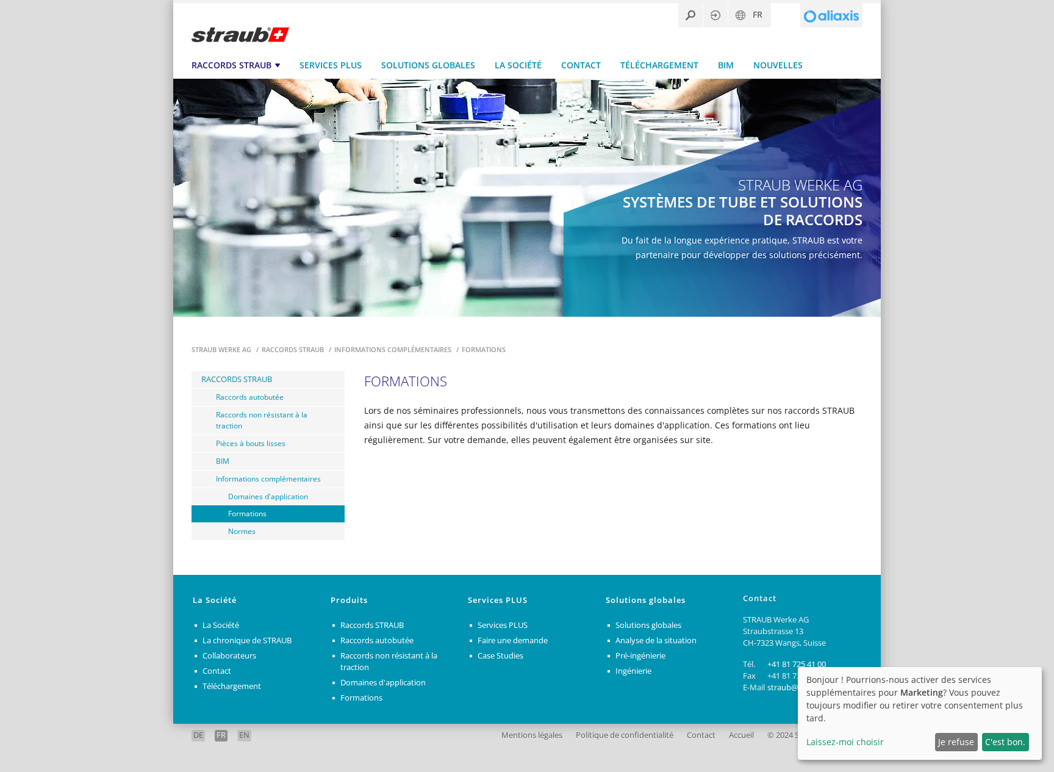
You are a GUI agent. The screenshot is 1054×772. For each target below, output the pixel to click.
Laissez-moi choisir (845, 742)
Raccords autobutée (250, 397)
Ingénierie (633, 671)
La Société (518, 65)
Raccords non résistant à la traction (261, 419)
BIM (726, 65)
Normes (242, 531)
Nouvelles (778, 65)
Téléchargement (659, 65)
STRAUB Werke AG (222, 349)
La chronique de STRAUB (247, 640)
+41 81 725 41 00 (796, 664)
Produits (349, 600)
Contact (581, 65)
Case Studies (500, 656)
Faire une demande (513, 640)
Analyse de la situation (656, 640)
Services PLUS (330, 65)
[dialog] (920, 713)
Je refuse (956, 742)
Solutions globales (428, 65)
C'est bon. (1005, 742)
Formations (247, 513)
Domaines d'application (268, 496)
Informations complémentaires (393, 349)
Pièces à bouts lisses (250, 443)
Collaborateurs (229, 656)
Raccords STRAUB (231, 65)
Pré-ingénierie (640, 656)
